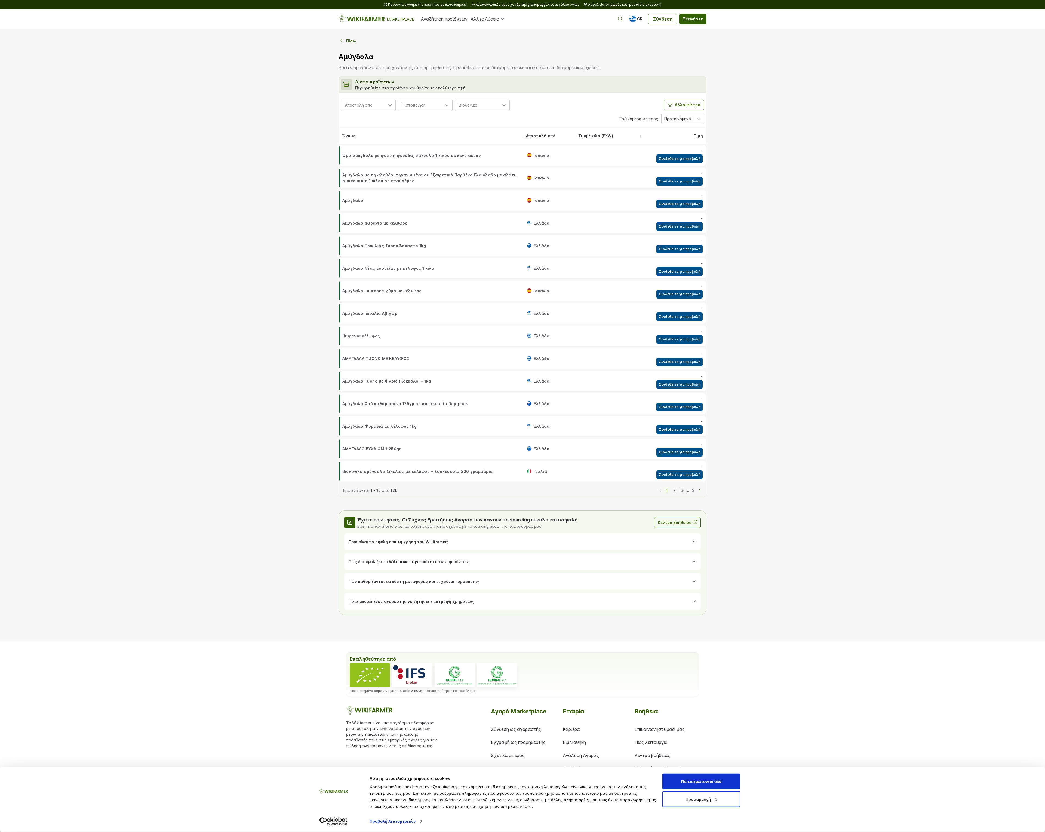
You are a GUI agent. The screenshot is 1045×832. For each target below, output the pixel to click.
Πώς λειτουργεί (651, 742)
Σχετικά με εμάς (508, 755)
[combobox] (374, 105)
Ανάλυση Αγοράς (581, 755)
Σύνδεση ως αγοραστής (516, 729)
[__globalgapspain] (497, 675)
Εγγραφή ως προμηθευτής (518, 742)
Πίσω (351, 41)
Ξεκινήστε (693, 19)
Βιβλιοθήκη (574, 742)
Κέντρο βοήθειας (674, 522)
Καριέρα (571, 729)
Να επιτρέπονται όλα (701, 781)
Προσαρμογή (698, 799)
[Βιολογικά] (370, 675)
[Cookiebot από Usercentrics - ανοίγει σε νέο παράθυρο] (333, 821)
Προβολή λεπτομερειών (393, 821)
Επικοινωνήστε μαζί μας (660, 729)
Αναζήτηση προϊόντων (444, 19)
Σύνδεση (662, 19)
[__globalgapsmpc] (455, 675)
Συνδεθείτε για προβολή (679, 159)
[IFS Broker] (412, 675)
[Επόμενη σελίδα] (699, 489)
